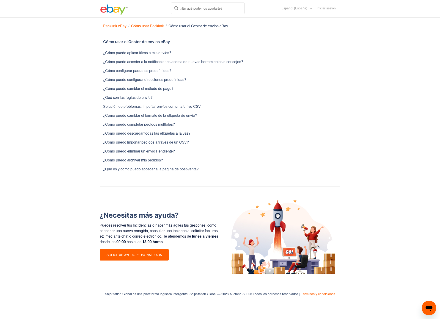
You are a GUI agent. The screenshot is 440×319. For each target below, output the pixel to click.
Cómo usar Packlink (148, 25)
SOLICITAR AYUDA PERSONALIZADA (134, 254)
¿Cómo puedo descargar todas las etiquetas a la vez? (146, 133)
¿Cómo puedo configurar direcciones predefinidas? (144, 79)
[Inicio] (114, 8)
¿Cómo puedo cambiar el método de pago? (138, 88)
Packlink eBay (114, 25)
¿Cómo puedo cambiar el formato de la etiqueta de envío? (150, 115)
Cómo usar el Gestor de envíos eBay (198, 25)
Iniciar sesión (326, 8)
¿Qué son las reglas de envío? (128, 97)
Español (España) (294, 8)
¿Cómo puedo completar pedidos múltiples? (139, 124)
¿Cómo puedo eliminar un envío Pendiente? (139, 151)
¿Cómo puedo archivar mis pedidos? (133, 160)
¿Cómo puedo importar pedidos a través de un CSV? (146, 142)
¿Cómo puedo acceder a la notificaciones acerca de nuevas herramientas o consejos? (173, 61)
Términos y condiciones (318, 293)
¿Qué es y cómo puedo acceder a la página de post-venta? (151, 169)
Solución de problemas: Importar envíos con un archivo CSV (152, 106)
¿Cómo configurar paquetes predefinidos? (137, 70)
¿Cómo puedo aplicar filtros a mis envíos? (137, 52)
